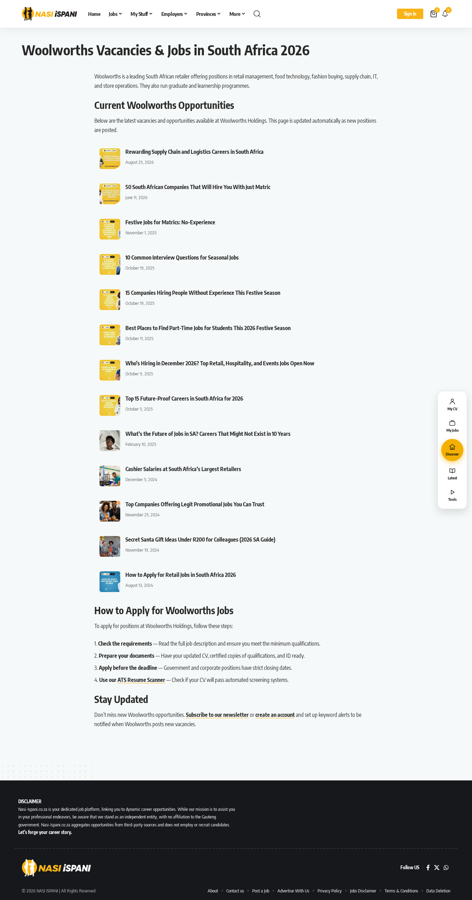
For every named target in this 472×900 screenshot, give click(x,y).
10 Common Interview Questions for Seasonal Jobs (182, 257)
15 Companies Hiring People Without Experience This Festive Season (202, 292)
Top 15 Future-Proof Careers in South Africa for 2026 (184, 398)
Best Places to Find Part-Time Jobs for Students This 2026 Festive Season (208, 328)
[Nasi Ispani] (49, 14)
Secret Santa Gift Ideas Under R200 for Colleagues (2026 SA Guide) (200, 539)
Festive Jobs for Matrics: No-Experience (170, 222)
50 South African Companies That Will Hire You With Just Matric (197, 187)
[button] (257, 14)
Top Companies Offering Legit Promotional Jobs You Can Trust (194, 504)
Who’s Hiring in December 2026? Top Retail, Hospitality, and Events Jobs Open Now (219, 363)
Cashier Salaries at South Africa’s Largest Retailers (183, 469)
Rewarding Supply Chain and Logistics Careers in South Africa (194, 151)
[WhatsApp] (446, 867)
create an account (275, 714)
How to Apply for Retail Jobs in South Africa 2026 (180, 574)
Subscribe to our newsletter (217, 714)
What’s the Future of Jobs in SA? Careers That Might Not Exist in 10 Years (208, 433)
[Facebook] (428, 867)
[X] (436, 867)
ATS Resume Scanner (141, 679)
